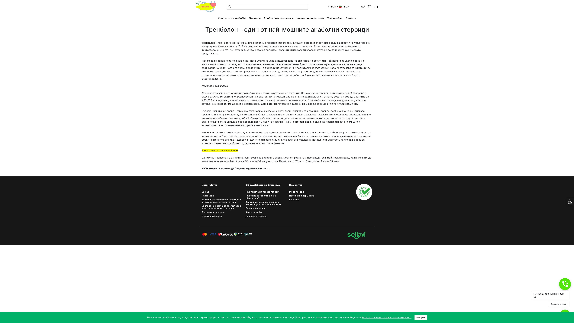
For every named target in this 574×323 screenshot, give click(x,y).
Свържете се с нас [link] (256, 208)
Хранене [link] (255, 18)
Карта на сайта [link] (254, 212)
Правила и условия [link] (256, 216)
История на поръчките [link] (301, 195)
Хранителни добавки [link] (232, 18)
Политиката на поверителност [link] (263, 192)
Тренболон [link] (208, 42)
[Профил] (362, 6)
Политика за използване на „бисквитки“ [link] (261, 196)
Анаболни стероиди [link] (277, 18)
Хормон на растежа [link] (310, 18)
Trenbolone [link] (208, 132)
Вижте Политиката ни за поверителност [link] (387, 317)
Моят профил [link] (296, 192)
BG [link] (345, 6)
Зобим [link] (234, 150)
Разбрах (420, 317)
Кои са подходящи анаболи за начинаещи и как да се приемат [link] (263, 203)
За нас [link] (205, 192)
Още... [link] (349, 18)
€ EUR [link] (332, 6)
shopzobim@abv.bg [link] (212, 216)
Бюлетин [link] (294, 199)
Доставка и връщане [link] (213, 212)
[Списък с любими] (369, 6)
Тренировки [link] (334, 18)
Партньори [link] (208, 195)
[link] (205, 6)
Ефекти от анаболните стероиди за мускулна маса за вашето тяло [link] (221, 200)
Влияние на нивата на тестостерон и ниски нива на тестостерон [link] (221, 207)
